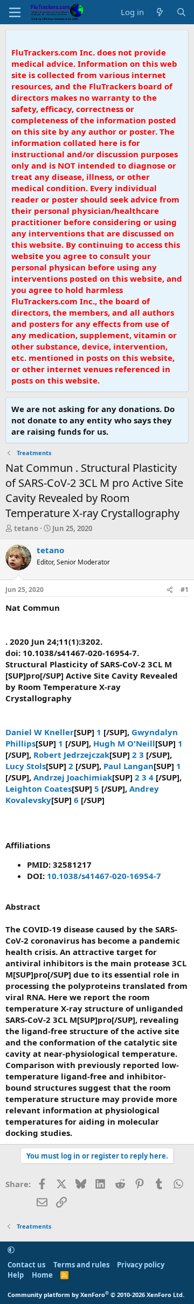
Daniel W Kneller (39, 732)
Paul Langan (128, 766)
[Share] (170, 590)
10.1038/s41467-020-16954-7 (104, 875)
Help (16, 1275)
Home (42, 1275)
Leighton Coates (38, 788)
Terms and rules (81, 1265)
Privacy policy (140, 1265)
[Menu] (14, 12)
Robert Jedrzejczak (71, 754)
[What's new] (159, 12)
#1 (185, 589)
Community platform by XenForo (96, 1295)
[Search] (181, 12)
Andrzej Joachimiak (72, 777)
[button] (11, 1250)
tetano (26, 528)
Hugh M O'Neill (124, 743)
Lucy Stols (25, 766)
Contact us (26, 1265)
